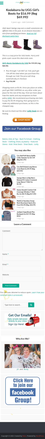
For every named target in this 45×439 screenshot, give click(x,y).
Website (5, 275)
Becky (26, 369)
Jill (18, 369)
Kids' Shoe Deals (15, 144)
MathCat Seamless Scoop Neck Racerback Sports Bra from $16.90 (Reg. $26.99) (26, 203)
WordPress (40, 436)
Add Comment (28, 22)
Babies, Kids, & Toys (10, 139)
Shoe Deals (28, 144)
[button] (39, 42)
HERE (10, 98)
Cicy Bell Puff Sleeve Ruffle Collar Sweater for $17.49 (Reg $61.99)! (26, 158)
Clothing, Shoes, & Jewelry (18, 141)
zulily (36, 144)
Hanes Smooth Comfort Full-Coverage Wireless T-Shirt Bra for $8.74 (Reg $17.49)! (26, 192)
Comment (6, 231)
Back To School (26, 139)
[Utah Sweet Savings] (22, 2)
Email (5, 264)
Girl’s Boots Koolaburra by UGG (15, 63)
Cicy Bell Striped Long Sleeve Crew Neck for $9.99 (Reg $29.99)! (27, 169)
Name (5, 254)
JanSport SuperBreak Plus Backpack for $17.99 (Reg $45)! (26, 214)
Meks (24, 436)
